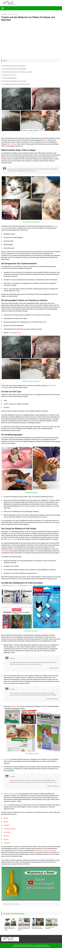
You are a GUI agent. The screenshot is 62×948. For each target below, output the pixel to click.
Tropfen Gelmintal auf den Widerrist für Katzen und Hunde (24, 928)
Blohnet (6, 822)
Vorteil (5, 805)
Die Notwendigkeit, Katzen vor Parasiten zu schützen (17, 72)
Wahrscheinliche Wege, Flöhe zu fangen (13, 66)
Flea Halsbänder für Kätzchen (50, 927)
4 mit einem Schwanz (10, 829)
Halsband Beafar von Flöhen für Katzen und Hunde (9, 928)
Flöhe (45, 140)
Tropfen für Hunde (12, 539)
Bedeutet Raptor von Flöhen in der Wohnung (37, 927)
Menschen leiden (12, 144)
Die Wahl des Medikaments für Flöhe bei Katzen (15, 84)
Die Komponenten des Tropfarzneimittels (13, 69)
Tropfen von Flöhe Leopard (11, 793)
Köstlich (6, 839)
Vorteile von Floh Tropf (8, 75)
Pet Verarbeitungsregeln (9, 78)
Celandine (6, 825)
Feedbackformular (56, 938)
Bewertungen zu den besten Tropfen (45, 850)
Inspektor (13, 706)
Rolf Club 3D (7, 832)
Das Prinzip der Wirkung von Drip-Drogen (13, 81)
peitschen (18, 332)
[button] (2, 109)
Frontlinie (12, 782)
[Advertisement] (31, 33)
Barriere (6, 818)
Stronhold (6, 836)
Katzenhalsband (5, 551)
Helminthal (7, 843)
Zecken (11, 332)
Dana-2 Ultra (7, 759)
